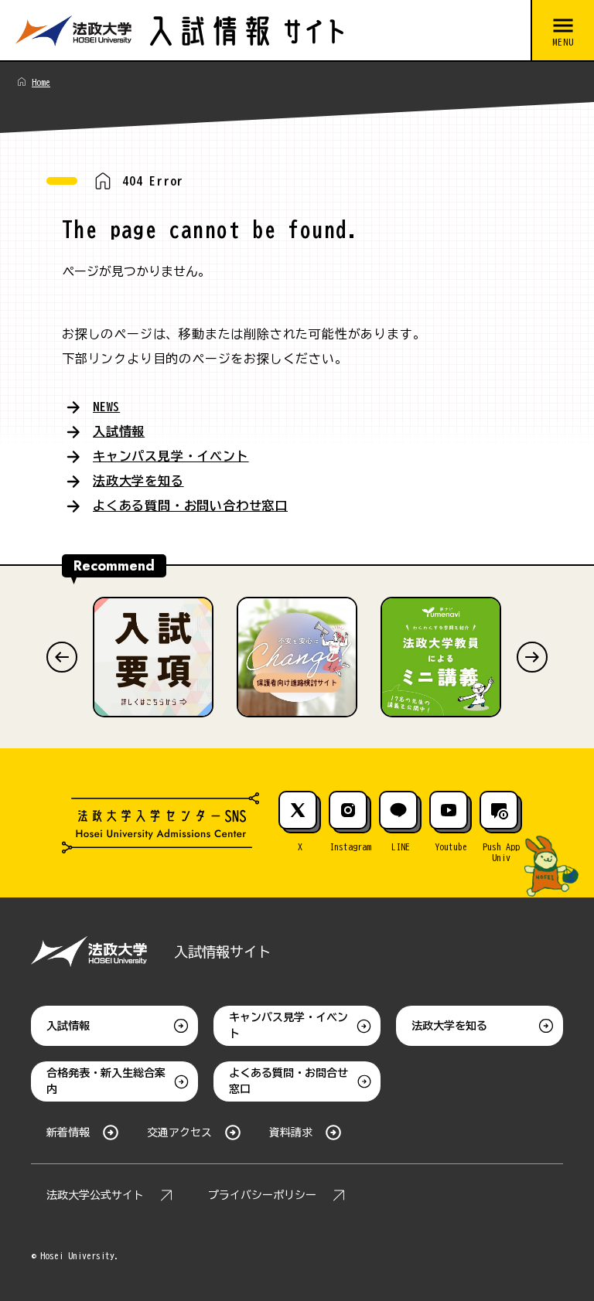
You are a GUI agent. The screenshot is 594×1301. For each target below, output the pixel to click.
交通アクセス (179, 1132)
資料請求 (290, 1132)
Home (41, 82)
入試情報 (119, 431)
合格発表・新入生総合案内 (106, 1081)
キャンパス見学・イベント (171, 456)
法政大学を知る (138, 481)
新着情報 (68, 1132)
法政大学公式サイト (95, 1195)
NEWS (106, 406)
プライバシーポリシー (262, 1195)
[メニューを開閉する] (562, 31)
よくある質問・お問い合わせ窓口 (190, 505)
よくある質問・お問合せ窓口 (288, 1081)
